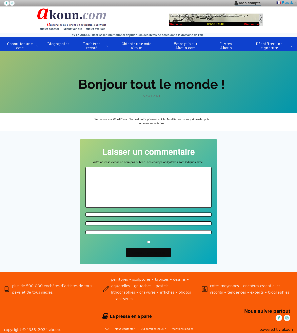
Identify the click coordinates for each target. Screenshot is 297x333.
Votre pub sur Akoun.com (185, 45)
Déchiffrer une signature (269, 45)
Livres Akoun (226, 45)
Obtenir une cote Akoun (136, 45)
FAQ (106, 328)
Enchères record (91, 45)
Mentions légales (183, 328)
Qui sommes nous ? (153, 328)
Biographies (58, 43)
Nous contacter (125, 328)
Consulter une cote (20, 45)
